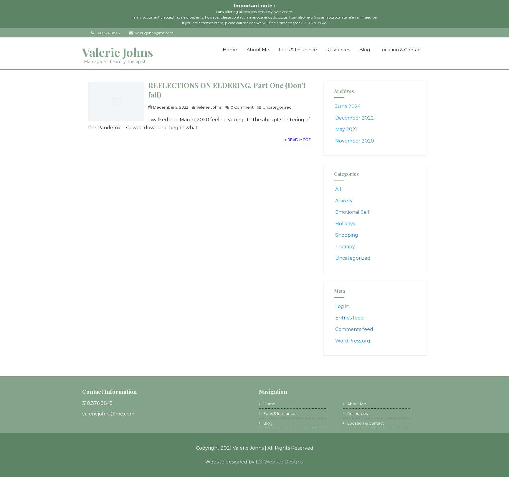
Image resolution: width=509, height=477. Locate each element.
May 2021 (346, 129)
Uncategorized (277, 107)
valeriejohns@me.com (154, 33)
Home (230, 49)
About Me (258, 49)
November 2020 (354, 141)
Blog (364, 49)
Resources (338, 49)
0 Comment (242, 107)
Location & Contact (400, 49)
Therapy (345, 246)
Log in (342, 306)
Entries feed (349, 318)
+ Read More (298, 140)
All (338, 189)
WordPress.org (352, 341)
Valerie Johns (117, 52)
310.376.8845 (108, 33)
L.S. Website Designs (279, 462)
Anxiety (344, 200)
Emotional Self (352, 212)
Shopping (346, 235)
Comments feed (354, 329)
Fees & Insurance (298, 49)
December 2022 (354, 118)
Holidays (345, 223)
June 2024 (348, 106)
